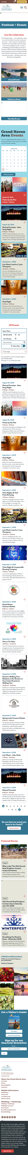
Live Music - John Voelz (11, 755)
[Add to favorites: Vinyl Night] (25, 297)
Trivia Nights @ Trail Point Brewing (10, 493)
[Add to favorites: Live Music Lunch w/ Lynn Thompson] (25, 260)
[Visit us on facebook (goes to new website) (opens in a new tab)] (2, 1117)
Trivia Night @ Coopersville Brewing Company (13, 568)
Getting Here (4, 1092)
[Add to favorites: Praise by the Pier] (25, 195)
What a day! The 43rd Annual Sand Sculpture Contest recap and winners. (13, 868)
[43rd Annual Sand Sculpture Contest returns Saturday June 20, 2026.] (14, 887)
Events (5, 863)
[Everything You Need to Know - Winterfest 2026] (14, 922)
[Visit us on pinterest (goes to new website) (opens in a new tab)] (12, 1117)
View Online (16, 1031)
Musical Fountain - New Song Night (11, 228)
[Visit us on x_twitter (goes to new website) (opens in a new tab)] (15, 1117)
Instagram (10, 963)
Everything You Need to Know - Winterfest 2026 (12, 937)
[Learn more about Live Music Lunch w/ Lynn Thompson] (14, 250)
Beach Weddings (6, 1112)
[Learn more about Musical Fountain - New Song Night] (14, 213)
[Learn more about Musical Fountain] (14, 776)
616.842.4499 (5, 1076)
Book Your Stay (22, 1)
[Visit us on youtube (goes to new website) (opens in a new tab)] (10, 1117)
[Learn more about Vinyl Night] (14, 287)
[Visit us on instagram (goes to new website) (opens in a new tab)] (5, 1117)
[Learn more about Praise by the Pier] (14, 184)
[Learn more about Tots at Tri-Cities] (14, 627)
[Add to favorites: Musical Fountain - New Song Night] (25, 222)
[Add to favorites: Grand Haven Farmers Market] (25, 600)
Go (4, 1053)
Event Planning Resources (8, 1110)
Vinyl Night (6, 301)
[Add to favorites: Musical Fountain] (25, 785)
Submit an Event (14, 828)
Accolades (4, 1081)
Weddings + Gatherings (7, 1104)
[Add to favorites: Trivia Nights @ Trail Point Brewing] (25, 488)
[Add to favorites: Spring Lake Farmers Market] (25, 713)
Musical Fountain (9, 790)
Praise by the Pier (9, 199)
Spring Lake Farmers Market (13, 718)
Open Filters (6, 331)
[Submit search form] (24, 342)
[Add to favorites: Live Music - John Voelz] (25, 750)
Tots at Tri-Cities (8, 641)
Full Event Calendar (8, 174)
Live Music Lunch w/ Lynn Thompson (12, 265)
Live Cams (3, 1)
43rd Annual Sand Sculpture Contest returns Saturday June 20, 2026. (13, 903)
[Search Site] (25, 7)
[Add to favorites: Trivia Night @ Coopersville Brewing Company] (25, 562)
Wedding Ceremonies (7, 1106)
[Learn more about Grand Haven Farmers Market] (14, 590)
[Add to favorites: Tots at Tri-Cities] (25, 637)
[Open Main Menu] (21, 7)
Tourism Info (4, 1094)
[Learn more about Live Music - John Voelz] (14, 741)
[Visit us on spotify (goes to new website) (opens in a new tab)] (7, 1117)
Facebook (4, 963)
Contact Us (4, 1087)
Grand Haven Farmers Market (8, 605)
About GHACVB (5, 1085)
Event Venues (5, 1108)
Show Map (16, 346)
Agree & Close (7, 1151)
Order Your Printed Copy (14, 1035)
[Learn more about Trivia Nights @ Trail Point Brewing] (14, 478)
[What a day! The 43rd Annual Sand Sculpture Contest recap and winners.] (14, 851)
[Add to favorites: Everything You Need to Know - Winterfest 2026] (25, 932)
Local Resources (5, 1096)
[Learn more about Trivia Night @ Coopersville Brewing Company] (14, 553)
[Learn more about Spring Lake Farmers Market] (14, 704)
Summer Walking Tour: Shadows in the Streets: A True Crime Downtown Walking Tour (12, 679)
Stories (3, 1083)
